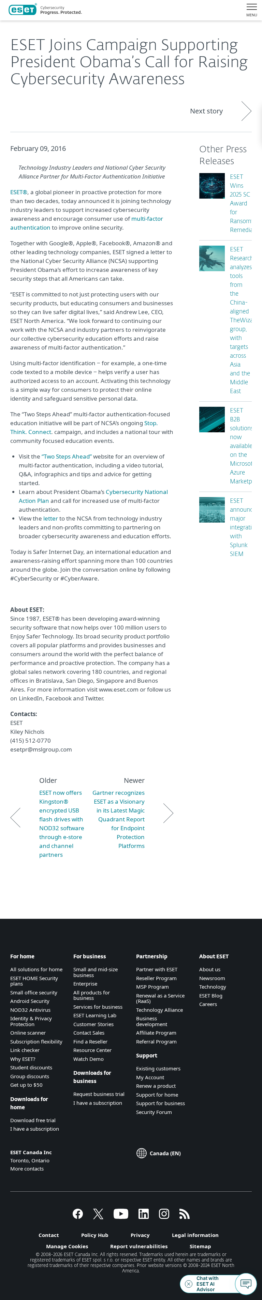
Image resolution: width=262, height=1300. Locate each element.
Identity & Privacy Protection (31, 1021)
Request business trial (99, 1093)
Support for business (160, 1103)
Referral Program (156, 1041)
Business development (151, 1021)
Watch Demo (88, 1058)
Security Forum (154, 1112)
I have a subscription (34, 1128)
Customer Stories (93, 1024)
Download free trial (33, 1120)
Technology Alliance (159, 1009)
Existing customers (158, 1068)
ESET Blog (210, 995)
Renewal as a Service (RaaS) (160, 998)
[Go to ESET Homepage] (45, 10)
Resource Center (92, 1050)
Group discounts (29, 1076)
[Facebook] (78, 1216)
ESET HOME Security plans (34, 981)
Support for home (157, 1094)
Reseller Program (156, 978)
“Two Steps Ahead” (67, 456)
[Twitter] (98, 1216)
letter (50, 518)
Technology (212, 986)
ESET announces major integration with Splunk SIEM (244, 527)
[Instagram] (164, 1216)
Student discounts (31, 1067)
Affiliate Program (156, 1032)
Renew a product (156, 1085)
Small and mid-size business (95, 972)
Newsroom (212, 978)
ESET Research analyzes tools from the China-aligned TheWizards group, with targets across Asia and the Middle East (245, 320)
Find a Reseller (90, 1041)
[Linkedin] (143, 1216)
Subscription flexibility (36, 1041)
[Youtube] (121, 1216)
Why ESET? (22, 1058)
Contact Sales (88, 1032)
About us (209, 969)
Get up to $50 (26, 1084)
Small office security (33, 992)
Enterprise (85, 983)
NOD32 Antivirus (30, 1009)
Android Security (29, 1000)
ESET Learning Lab (94, 1015)
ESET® (18, 192)
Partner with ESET (156, 969)
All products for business (91, 995)
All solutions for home (36, 969)
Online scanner (28, 1032)
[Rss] (184, 1216)
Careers (208, 1004)
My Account (150, 1077)
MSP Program (152, 986)
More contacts (27, 1168)
